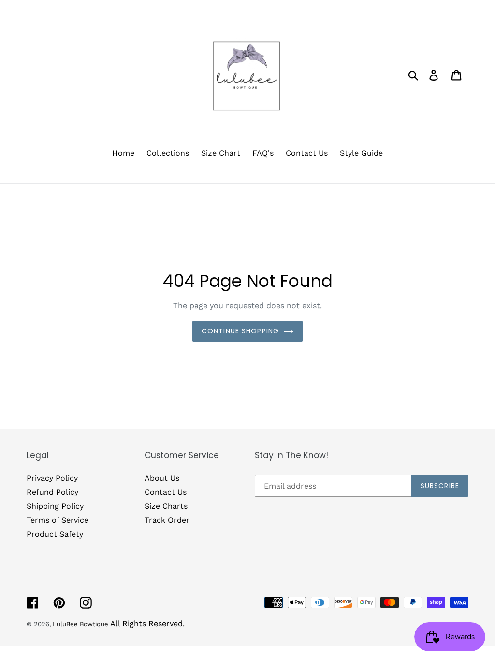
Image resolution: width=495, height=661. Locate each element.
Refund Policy (52, 491)
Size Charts (166, 506)
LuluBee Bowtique (80, 624)
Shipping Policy (55, 506)
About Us (162, 477)
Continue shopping (240, 331)
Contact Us (166, 491)
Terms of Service (57, 520)
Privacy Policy (52, 477)
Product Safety (55, 534)
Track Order (167, 520)
